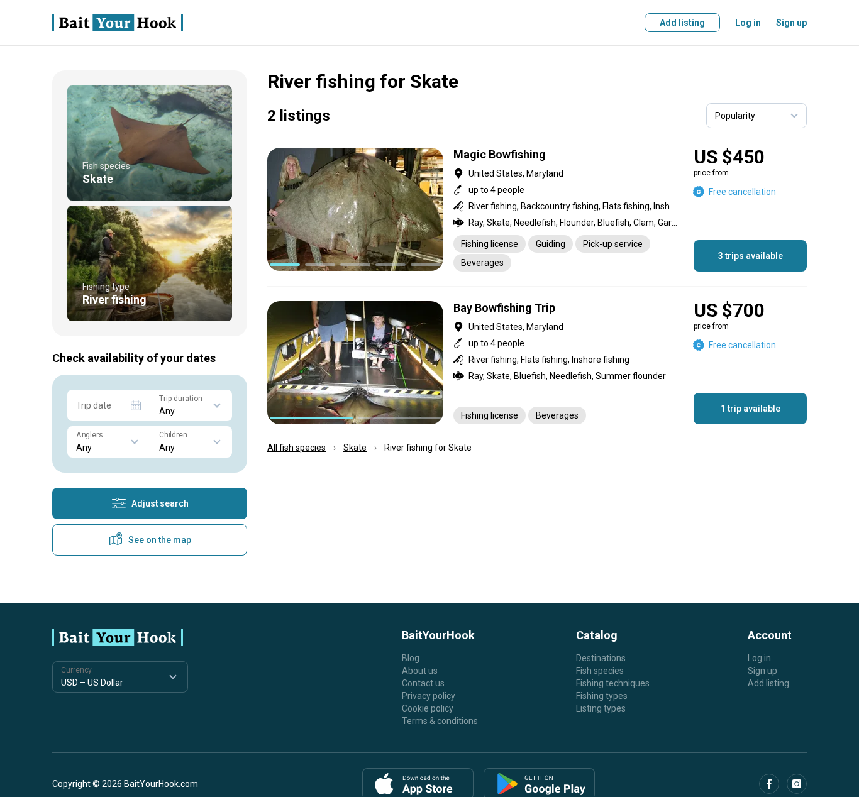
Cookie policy (427, 708)
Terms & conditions (440, 721)
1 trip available (750, 409)
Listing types (601, 708)
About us (420, 671)
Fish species (600, 671)
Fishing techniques (613, 683)
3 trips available (750, 256)
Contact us (423, 683)
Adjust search (160, 503)
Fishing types (602, 696)
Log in (748, 23)
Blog (410, 658)
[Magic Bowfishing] (537, 210)
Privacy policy (428, 696)
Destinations (601, 658)
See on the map (159, 540)
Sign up (791, 23)
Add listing (682, 23)
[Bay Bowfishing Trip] (537, 362)
